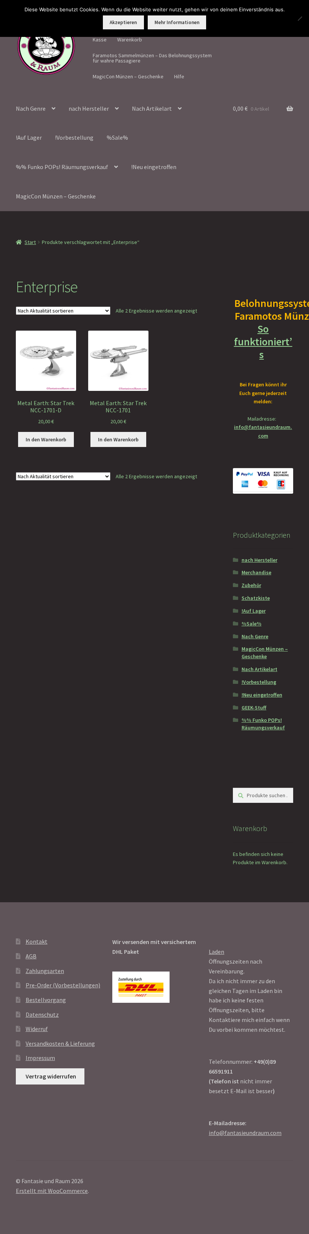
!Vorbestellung (74, 137)
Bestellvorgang (46, 1000)
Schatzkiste (256, 598)
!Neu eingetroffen (153, 167)
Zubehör (251, 585)
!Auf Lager (29, 137)
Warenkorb (129, 39)
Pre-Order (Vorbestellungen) (63, 985)
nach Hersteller (89, 108)
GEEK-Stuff (254, 707)
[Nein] (299, 18)
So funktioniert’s (263, 341)
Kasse (100, 39)
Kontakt (36, 941)
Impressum (40, 1058)
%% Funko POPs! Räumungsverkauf (62, 167)
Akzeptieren (123, 22)
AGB (31, 956)
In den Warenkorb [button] (46, 439)
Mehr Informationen (176, 22)
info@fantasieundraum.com (245, 1132)
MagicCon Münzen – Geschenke (128, 76)
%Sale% (117, 137)
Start (30, 242)
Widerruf (37, 1029)
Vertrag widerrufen (51, 1076)
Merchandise (256, 572)
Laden (216, 951)
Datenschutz (42, 1014)
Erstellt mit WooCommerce (52, 1190)
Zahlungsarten (45, 971)
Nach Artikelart (152, 108)
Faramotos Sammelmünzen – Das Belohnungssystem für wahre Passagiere (152, 58)
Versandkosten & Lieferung (60, 1043)
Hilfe (179, 76)
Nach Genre (31, 108)
